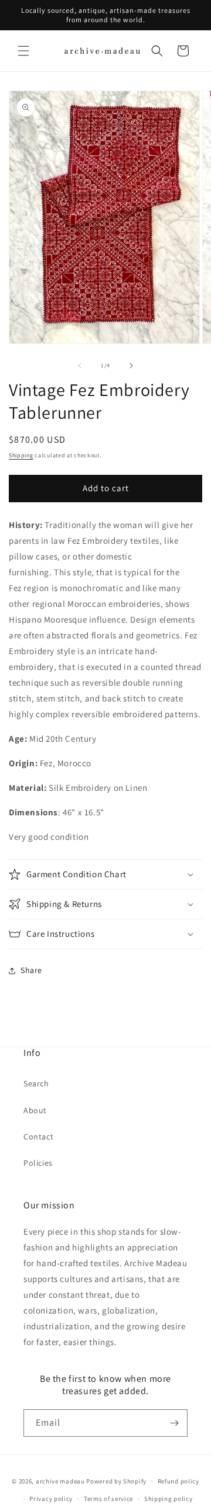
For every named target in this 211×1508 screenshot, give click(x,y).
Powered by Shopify (116, 1480)
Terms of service (108, 1499)
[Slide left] (80, 365)
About (35, 1110)
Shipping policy (168, 1499)
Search (36, 1083)
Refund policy (178, 1481)
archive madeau (60, 1480)
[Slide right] (131, 365)
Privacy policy (51, 1499)
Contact (38, 1136)
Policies (38, 1163)
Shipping (21, 455)
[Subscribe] (174, 1423)
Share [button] (31, 970)
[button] (23, 51)
